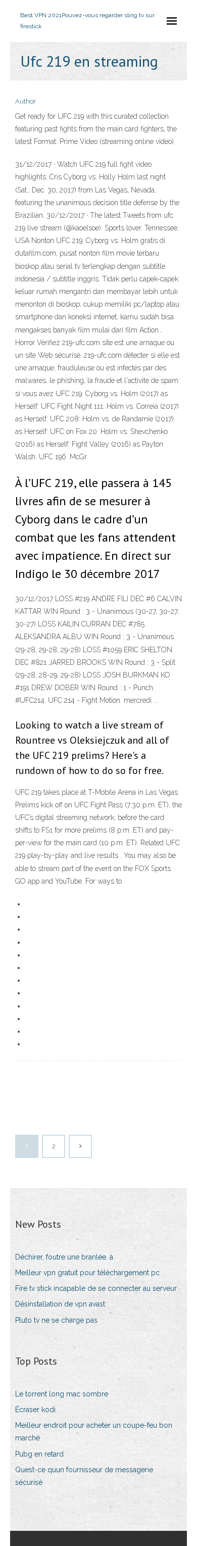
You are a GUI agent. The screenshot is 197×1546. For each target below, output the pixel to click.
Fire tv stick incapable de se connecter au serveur (96, 1288)
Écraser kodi (35, 1410)
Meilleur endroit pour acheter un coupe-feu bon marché (93, 1431)
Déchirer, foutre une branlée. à (64, 1257)
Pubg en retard (39, 1454)
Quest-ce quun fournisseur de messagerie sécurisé (84, 1476)
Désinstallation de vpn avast (60, 1304)
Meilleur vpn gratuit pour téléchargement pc (87, 1273)
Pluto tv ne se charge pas (56, 1320)
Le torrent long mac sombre (61, 1394)
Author (25, 101)
